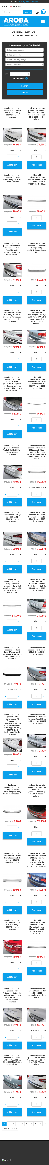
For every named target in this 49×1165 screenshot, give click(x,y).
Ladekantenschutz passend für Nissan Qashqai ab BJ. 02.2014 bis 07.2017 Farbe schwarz (36, 1060)
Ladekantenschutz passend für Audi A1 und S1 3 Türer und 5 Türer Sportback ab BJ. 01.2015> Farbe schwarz (36, 113)
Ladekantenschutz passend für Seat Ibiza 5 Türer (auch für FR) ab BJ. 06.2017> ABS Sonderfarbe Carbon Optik (12, 653)
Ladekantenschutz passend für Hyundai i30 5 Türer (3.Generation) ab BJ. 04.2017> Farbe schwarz (37, 790)
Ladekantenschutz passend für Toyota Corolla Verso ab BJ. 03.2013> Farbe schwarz (12, 112)
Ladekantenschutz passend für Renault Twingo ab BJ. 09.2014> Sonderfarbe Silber (36, 247)
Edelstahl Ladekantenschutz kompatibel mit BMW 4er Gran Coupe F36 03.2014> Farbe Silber (37, 179)
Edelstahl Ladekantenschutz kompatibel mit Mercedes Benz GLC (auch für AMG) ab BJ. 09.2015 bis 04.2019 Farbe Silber (12, 586)
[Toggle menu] (43, 21)
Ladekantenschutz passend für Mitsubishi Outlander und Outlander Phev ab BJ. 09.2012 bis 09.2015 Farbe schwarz (12, 995)
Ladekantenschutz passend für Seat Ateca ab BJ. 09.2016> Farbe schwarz (12, 178)
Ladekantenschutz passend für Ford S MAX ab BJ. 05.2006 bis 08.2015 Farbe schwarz (12, 450)
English (16, 6)
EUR (3, 6)
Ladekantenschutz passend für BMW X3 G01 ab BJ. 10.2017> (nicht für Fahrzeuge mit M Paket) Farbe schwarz (12, 316)
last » (14, 1128)
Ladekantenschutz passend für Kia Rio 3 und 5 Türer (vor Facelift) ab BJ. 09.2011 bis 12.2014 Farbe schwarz (12, 249)
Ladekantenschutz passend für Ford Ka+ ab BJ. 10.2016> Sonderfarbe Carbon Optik (36, 993)
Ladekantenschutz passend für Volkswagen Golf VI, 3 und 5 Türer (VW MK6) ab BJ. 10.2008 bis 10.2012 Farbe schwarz (37, 317)
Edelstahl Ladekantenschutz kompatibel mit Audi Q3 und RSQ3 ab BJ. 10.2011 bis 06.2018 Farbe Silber (37, 382)
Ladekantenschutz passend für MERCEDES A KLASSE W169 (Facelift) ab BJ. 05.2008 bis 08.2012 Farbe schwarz (37, 584)
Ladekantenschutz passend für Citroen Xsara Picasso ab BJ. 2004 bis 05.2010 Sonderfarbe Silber (12, 857)
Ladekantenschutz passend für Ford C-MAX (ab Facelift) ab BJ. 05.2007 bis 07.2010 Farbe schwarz (12, 1060)
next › (6, 1128)
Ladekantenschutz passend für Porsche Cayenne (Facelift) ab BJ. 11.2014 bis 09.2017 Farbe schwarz (36, 719)
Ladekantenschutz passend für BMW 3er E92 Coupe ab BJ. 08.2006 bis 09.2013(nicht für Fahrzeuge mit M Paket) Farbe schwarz (36, 860)
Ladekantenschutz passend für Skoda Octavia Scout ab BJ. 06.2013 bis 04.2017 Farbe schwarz (36, 516)
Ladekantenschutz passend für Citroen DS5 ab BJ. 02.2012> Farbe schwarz (36, 651)
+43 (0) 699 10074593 (28, 1)
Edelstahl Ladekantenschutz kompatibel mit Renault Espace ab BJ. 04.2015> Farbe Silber (12, 789)
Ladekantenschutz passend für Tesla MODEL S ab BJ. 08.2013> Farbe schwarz (12, 924)
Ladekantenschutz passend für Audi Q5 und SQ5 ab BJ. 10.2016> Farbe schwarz (12, 516)
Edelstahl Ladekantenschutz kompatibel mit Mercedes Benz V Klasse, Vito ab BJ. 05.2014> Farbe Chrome (37, 927)
